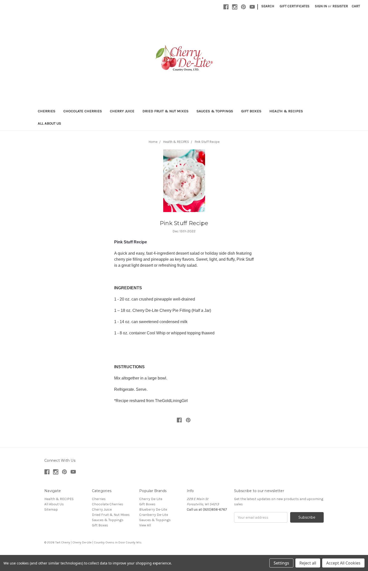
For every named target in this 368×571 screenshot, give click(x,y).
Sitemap (51, 509)
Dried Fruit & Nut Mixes (165, 111)
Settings (281, 563)
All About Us (49, 123)
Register (340, 6)
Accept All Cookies (343, 563)
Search (267, 6)
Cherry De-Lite (150, 499)
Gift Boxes (251, 111)
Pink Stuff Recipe (207, 142)
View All (145, 525)
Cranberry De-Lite (153, 515)
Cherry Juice (122, 111)
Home (153, 142)
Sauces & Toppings (215, 111)
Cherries (46, 111)
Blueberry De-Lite (153, 509)
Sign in (321, 6)
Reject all (307, 563)
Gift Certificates (294, 6)
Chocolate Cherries (82, 111)
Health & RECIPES (286, 111)
